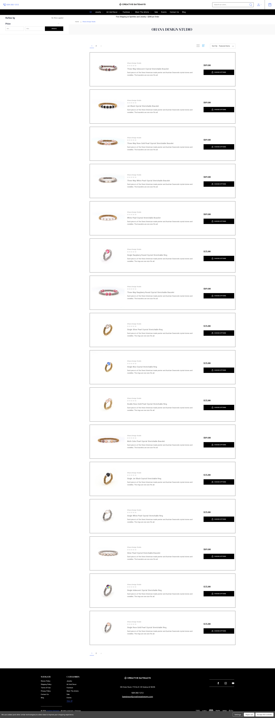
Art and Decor (111, 12)
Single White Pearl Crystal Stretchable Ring (145, 516)
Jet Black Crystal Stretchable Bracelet (143, 106)
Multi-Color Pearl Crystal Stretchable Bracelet (146, 441)
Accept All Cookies (264, 714)
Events (164, 12)
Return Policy (45, 681)
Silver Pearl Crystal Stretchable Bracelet (143, 553)
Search (250, 4)
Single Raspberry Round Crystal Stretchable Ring (147, 255)
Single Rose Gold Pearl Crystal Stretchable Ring (146, 627)
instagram (226, 683)
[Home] (90, 11)
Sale (156, 12)
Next (100, 46)
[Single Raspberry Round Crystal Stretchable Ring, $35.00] (108, 255)
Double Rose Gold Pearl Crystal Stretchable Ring (147, 404)
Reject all (249, 714)
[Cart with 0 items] (270, 4)
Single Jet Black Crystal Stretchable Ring (144, 478)
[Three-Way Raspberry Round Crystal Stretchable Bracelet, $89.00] (108, 292)
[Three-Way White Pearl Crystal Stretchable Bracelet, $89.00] (108, 181)
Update (54, 29)
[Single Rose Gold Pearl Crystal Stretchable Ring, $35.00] (108, 628)
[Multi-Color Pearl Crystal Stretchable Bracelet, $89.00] (108, 441)
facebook (218, 683)
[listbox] (227, 46)
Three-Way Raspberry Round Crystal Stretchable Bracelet (150, 292)
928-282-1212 (137, 692)
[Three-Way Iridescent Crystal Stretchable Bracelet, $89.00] (108, 69)
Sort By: (215, 46)
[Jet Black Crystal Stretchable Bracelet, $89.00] (108, 106)
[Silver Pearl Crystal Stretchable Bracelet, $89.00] (108, 553)
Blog (184, 12)
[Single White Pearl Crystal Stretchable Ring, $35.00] (108, 516)
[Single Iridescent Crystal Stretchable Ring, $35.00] (108, 590)
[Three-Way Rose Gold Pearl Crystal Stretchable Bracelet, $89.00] (108, 143)
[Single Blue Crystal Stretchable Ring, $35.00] (108, 367)
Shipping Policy (46, 684)
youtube (233, 683)
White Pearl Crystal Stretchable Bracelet (144, 218)
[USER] (259, 4)
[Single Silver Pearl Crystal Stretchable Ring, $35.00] (108, 330)
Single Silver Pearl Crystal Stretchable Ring (145, 329)
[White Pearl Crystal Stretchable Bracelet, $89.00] (108, 218)
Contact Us (174, 12)
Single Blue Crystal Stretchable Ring (142, 367)
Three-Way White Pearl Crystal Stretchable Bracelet (148, 180)
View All (69, 701)
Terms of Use (46, 688)
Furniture (126, 12)
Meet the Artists (142, 12)
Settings (238, 714)
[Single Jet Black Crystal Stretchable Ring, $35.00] (108, 478)
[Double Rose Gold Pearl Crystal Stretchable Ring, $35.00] (108, 404)
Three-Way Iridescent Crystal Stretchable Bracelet (148, 69)
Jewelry (98, 12)
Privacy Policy (46, 691)
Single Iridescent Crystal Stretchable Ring (144, 590)
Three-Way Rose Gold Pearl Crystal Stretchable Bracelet (150, 143)
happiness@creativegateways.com (137, 696)
